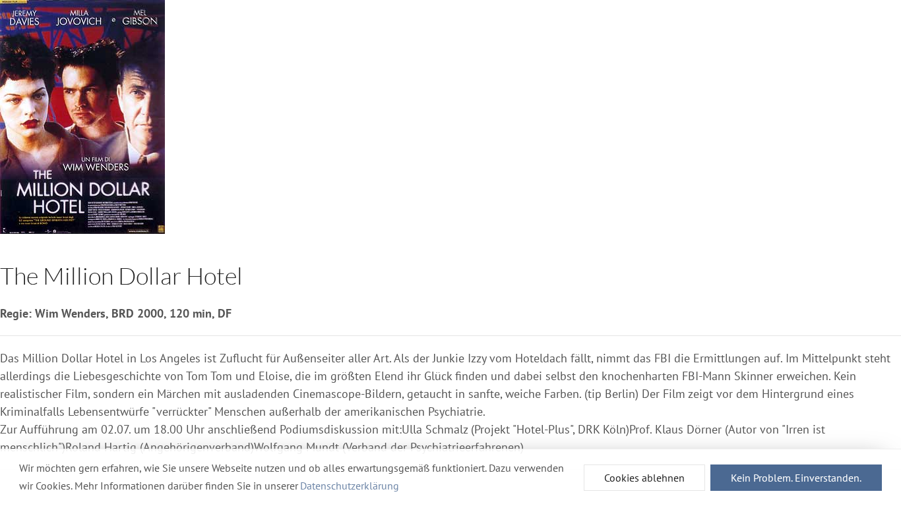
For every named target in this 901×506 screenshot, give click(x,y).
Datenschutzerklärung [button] (349, 485)
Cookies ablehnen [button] (644, 477)
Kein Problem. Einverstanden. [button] (796, 477)
